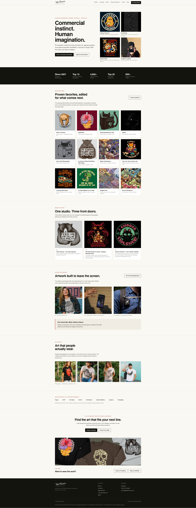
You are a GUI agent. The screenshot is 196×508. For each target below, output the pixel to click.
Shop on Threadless (121, 470)
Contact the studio (104, 430)
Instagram (123, 486)
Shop (128, 2)
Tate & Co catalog (125, 488)
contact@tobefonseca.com (127, 490)
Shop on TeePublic (134, 470)
